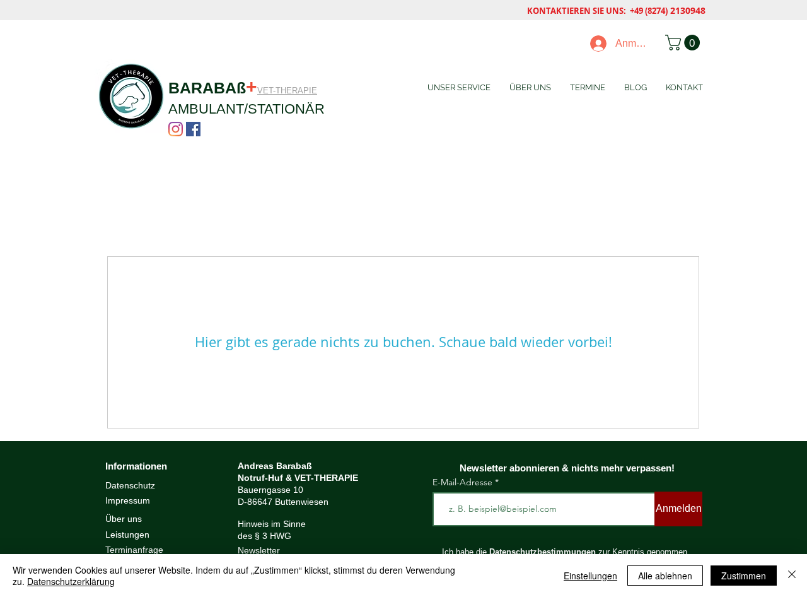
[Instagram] (175, 129)
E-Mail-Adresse (464, 482)
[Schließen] (791, 575)
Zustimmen (743, 575)
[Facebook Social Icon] (193, 129)
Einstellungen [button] (590, 575)
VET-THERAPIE (287, 90)
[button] (684, 42)
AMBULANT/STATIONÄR (246, 109)
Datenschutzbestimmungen (542, 552)
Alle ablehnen (665, 575)
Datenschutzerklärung (71, 581)
